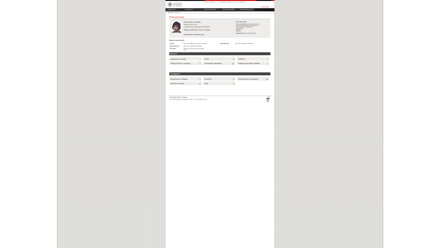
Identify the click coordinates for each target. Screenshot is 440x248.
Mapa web (230, 2)
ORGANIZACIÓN (229, 9)
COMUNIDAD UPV (246, 9)
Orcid (202, 34)
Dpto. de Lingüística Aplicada (193, 46)
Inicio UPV (171, 12)
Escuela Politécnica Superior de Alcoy (195, 43)
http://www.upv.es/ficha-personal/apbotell (197, 26)
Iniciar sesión (265, 6)
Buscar (237, 2)
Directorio (242, 2)
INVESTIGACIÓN (210, 9)
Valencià (207, 2)
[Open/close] (256, 9)
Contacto (184, 97)
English (212, 2)
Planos (179, 97)
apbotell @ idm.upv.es (190, 24)
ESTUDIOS (189, 9)
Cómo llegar (173, 97)
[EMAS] (268, 102)
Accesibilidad (223, 2)
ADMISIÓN (172, 9)
